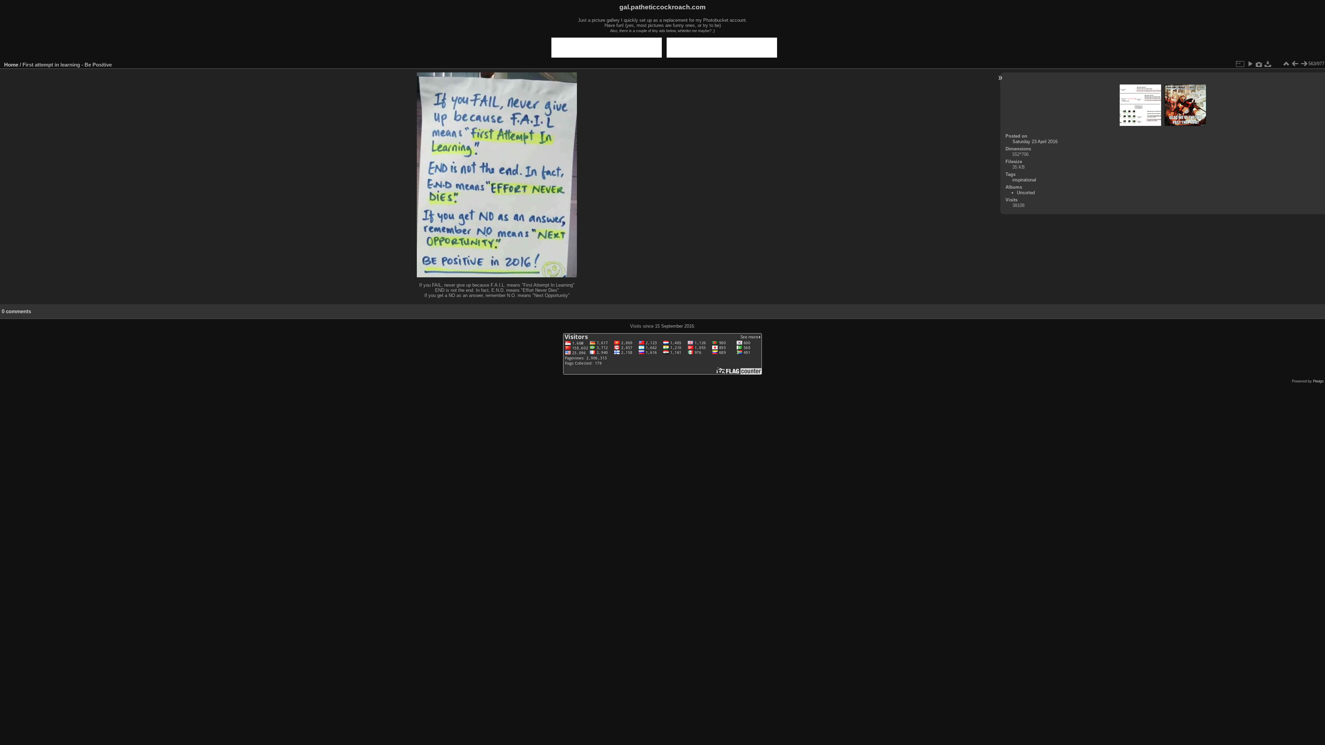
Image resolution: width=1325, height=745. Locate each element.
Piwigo (1318, 381)
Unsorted (1026, 192)
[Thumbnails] (1286, 63)
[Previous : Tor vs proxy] (1294, 63)
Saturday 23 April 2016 (1035, 141)
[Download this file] (1268, 63)
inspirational (1024, 179)
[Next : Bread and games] (1303, 63)
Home (11, 65)
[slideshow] (1250, 63)
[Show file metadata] (1259, 63)
